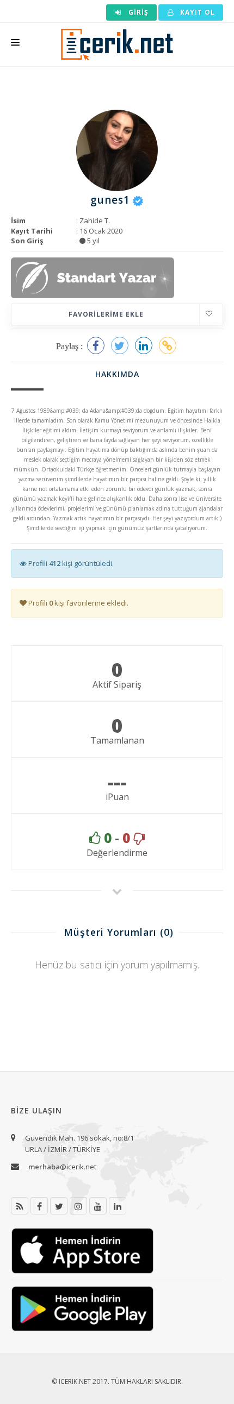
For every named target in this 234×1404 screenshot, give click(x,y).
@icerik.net (62, 1167)
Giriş (137, 12)
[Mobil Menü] (15, 44)
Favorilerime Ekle (106, 314)
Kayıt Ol (196, 12)
